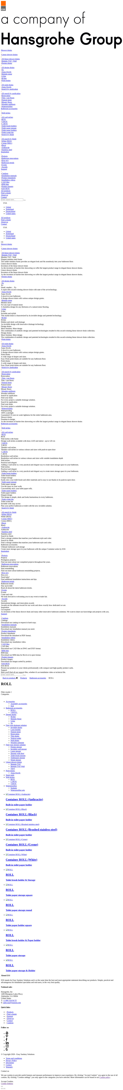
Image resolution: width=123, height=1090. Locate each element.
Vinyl (13, 769)
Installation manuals (9, 176)
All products (5, 191)
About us (4, 195)
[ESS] (61, 25)
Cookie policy (104, 1077)
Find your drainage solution (16, 725)
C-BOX (5, 124)
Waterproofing (7, 106)
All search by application (11, 93)
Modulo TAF (16, 764)
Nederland (10, 209)
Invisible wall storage (19, 749)
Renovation (6, 96)
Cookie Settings (7, 1084)
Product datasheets (9, 178)
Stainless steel (7, 150)
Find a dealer (6, 193)
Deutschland (10, 211)
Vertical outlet (16, 738)
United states (10, 214)
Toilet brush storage (18, 756)
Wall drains (15, 740)
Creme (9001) (7, 143)
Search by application (10, 89)
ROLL (13, 710)
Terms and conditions (14, 1058)
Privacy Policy (11, 1060)
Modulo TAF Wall (18, 766)
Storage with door (17, 753)
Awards (4, 167)
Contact (4, 197)
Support (4, 169)
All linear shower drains (11, 59)
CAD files (5, 182)
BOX (4, 119)
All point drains (7, 85)
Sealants (14, 788)
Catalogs (5, 173)
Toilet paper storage (9, 128)
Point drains (6, 81)
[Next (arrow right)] (4, 1088)
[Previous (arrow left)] (2, 1088)
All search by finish (9, 139)
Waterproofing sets (18, 790)
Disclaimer (10, 1063)
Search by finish (8, 135)
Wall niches (6, 113)
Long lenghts (16, 730)
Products (23, 678)
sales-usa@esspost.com (12, 1003)
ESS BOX (6, 189)
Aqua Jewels (6, 72)
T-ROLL (14, 712)
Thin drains (15, 736)
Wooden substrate (17, 743)
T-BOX (4, 122)
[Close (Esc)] (2, 1086)
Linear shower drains (10, 55)
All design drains (8, 68)
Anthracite (5, 148)
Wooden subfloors (8, 104)
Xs (3, 70)
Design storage (16, 747)
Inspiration (5, 152)
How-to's (5, 160)
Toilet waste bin (8, 132)
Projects (5, 156)
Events (4, 165)
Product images (7, 186)
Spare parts (10, 775)
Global (8, 207)
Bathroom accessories (9, 109)
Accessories (10, 702)
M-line (4, 78)
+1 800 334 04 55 (10, 1000)
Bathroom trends (8, 163)
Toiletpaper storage (18, 758)
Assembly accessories (19, 704)
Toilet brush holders (9, 126)
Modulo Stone (16, 719)
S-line (4, 76)
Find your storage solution (16, 745)
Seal (12, 706)
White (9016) (7, 141)
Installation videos (8, 180)
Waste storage (16, 760)
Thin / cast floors (8, 98)
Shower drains (6, 50)
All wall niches (7, 117)
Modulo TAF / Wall (9, 61)
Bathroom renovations (10, 158)
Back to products (9, 678)
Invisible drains (16, 727)
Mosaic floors (7, 102)
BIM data (5, 184)
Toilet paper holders (9, 130)
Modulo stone (7, 74)
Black (4, 145)
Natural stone (7, 100)
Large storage (16, 751)
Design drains (7, 63)
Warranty (9, 1067)
